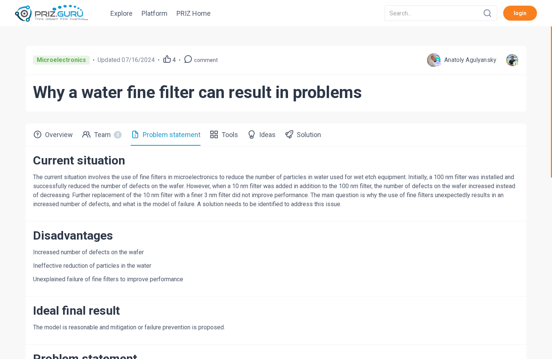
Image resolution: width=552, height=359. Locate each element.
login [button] (520, 13)
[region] (276, 192)
